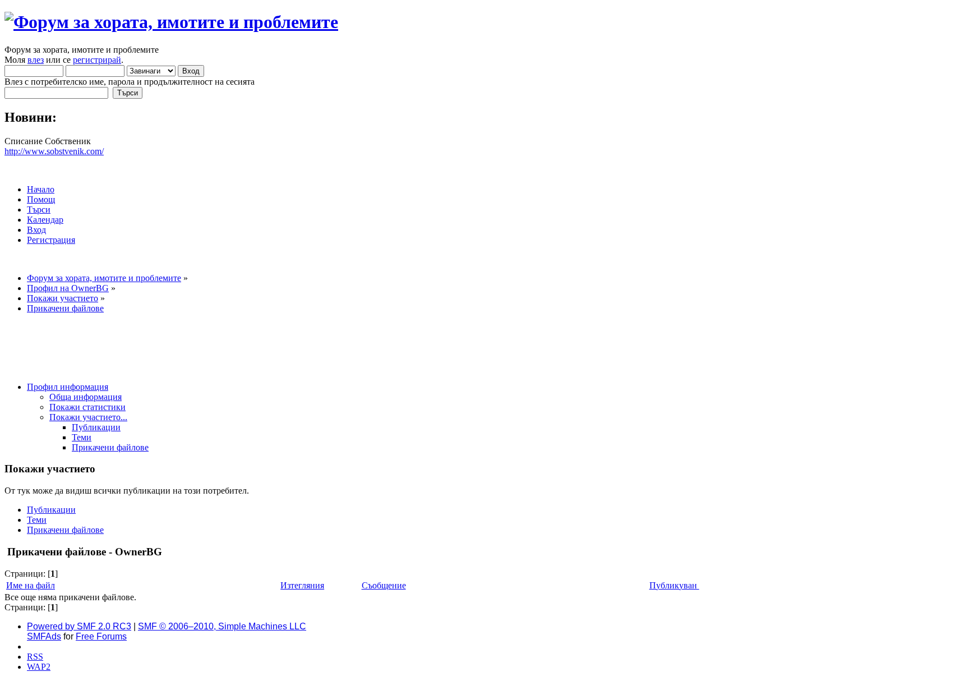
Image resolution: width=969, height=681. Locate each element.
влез (35, 60)
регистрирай (97, 60)
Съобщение (384, 585)
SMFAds (44, 636)
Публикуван (674, 585)
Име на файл (30, 585)
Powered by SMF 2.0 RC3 (79, 626)
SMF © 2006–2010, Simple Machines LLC (222, 626)
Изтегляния (302, 585)
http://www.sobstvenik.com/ (54, 151)
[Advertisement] (208, 348)
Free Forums (101, 636)
